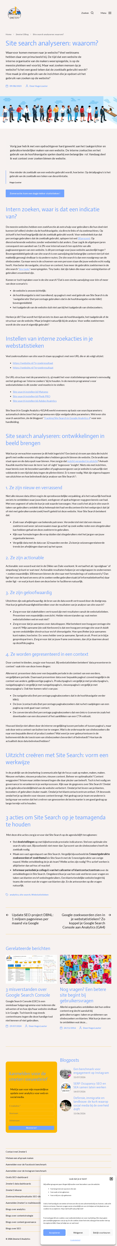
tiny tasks (24, 269)
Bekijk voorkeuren (101, 1232)
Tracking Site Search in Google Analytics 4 (67, 418)
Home (8, 34)
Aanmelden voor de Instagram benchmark (26, 1170)
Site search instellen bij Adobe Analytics (35, 400)
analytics (14, 894)
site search (25, 894)
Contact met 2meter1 (16, 1151)
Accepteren (54, 1232)
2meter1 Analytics (21, 1239)
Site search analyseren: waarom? (48, 34)
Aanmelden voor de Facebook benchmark (26, 1164)
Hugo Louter (41, 86)
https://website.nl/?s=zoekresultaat (33, 363)
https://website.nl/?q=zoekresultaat (33, 367)
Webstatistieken (40, 894)
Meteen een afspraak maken (19, 1158)
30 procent (84, 238)
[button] (111, 1178)
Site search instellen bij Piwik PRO (31, 396)
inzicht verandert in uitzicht (82, 461)
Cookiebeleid (75, 1240)
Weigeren (78, 1232)
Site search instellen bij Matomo (30, 391)
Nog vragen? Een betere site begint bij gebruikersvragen (83, 995)
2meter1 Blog (22, 34)
